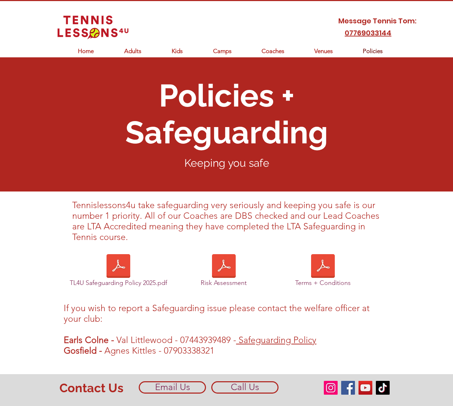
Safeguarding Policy (276, 339)
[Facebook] (348, 388)
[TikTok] (383, 388)
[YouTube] (365, 388)
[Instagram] (331, 388)
